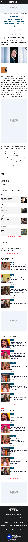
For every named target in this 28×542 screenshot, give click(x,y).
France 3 (4, 215)
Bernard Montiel (4, 245)
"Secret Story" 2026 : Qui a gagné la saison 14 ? (18, 377)
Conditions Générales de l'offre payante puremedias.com (14, 525)
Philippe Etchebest (12, 245)
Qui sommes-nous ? (9, 517)
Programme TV (17, 13)
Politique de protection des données (13, 522)
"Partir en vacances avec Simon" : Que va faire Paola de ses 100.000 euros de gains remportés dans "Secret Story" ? (18, 356)
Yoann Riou (3, 248)
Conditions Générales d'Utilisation (13, 514)
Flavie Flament (11, 250)
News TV (11, 13)
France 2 (4, 205)
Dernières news (6, 13)
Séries (9, 184)
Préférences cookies (17, 530)
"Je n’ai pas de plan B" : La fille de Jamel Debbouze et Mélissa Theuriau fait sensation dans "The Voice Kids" (18, 344)
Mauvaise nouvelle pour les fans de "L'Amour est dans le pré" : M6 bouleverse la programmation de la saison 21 (18, 280)
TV (13, 184)
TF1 (4, 194)
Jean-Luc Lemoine (17, 248)
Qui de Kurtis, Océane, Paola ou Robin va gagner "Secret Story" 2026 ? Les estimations (18, 388)
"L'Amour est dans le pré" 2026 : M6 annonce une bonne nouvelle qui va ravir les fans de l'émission (18, 303)
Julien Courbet (10, 248)
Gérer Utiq (8, 530)
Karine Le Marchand (21, 245)
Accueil (2, 13)
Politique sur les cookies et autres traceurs (13, 520)
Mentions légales (18, 517)
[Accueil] (13, 2)
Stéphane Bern (4, 250)
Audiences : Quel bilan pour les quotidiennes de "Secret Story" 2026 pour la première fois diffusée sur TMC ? (18, 367)
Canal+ (4, 226)
